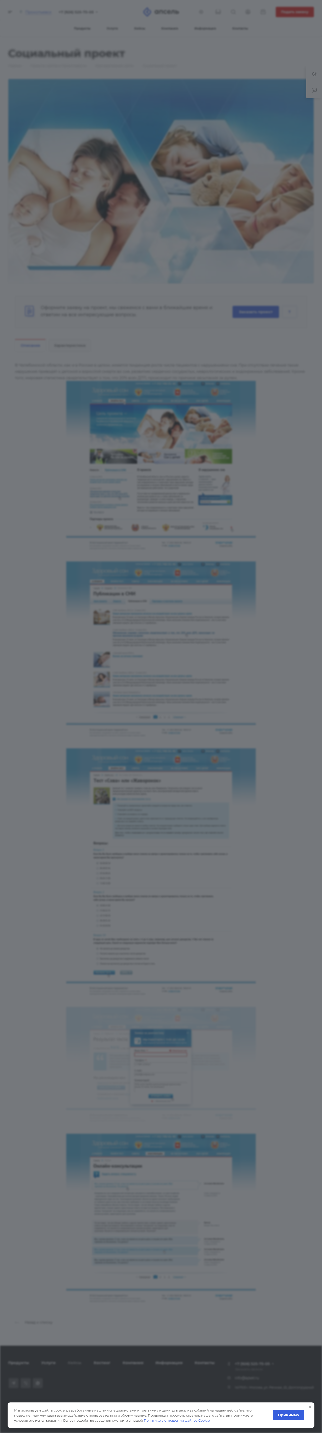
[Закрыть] (309, 1407)
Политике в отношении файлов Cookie (177, 1420)
